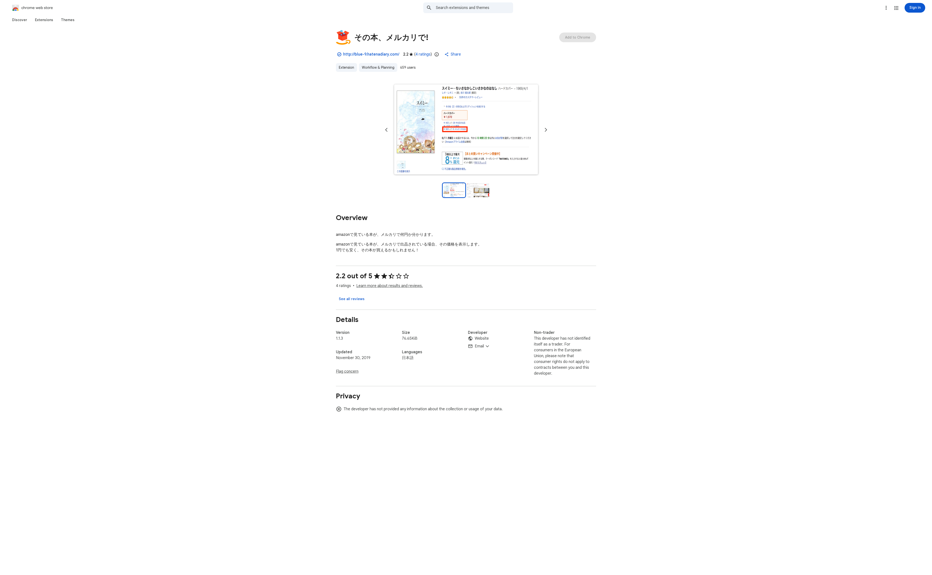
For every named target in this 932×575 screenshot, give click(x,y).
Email (479, 346)
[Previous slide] (386, 130)
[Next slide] (546, 130)
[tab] (19, 20)
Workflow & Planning (378, 67)
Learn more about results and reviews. (389, 285)
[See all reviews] (351, 299)
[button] (896, 8)
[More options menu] (886, 8)
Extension (346, 67)
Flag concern (347, 371)
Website (482, 338)
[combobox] (474, 8)
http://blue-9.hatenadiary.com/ (371, 54)
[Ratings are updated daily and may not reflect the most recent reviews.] (436, 54)
